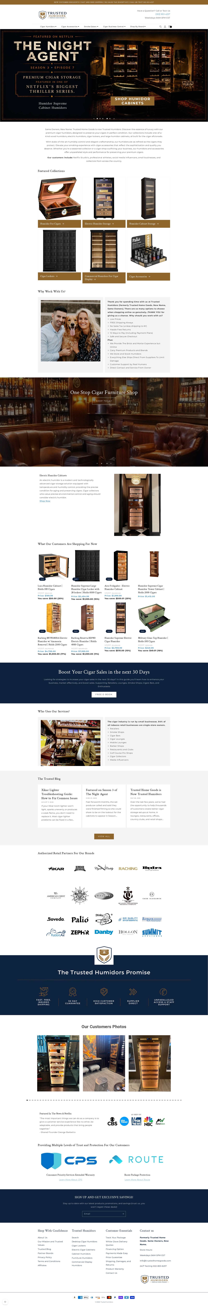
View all (104, 836)
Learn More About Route (137, 1180)
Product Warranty (115, 1269)
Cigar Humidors (47, 26)
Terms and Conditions (49, 1261)
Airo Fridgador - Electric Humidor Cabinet (117, 587)
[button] (160, 26)
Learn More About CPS (70, 1180)
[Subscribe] (123, 1214)
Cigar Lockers (79, 1246)
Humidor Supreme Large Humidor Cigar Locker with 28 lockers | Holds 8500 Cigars (86, 589)
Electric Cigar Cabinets (83, 1250)
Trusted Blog (44, 1249)
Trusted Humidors (107, 1302)
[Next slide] (114, 118)
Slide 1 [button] (98, 118)
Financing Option (115, 1249)
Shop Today (104, 401)
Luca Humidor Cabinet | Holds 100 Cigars (50, 587)
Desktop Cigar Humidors (84, 1241)
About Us (42, 1237)
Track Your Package (116, 1237)
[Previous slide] (94, 118)
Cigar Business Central (113, 26)
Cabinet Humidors (81, 1254)
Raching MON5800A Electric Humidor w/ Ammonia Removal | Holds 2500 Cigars (52, 641)
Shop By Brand (137, 26)
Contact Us (111, 1273)
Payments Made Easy (117, 1253)
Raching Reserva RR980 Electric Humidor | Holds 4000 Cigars (84, 641)
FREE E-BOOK (104, 694)
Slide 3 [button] (103, 118)
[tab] (97, 118)
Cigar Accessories (69, 26)
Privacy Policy (45, 1257)
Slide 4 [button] (99, 122)
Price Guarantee (114, 1257)
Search (75, 1237)
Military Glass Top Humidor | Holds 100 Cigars (153, 639)
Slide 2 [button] (100, 118)
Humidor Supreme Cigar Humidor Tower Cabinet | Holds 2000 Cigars (151, 589)
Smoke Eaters (90, 26)
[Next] (167, 1067)
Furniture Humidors (82, 1258)
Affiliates (42, 1265)
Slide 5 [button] (102, 122)
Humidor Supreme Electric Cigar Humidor (118, 639)
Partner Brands (45, 1253)
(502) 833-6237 (162, 14)
